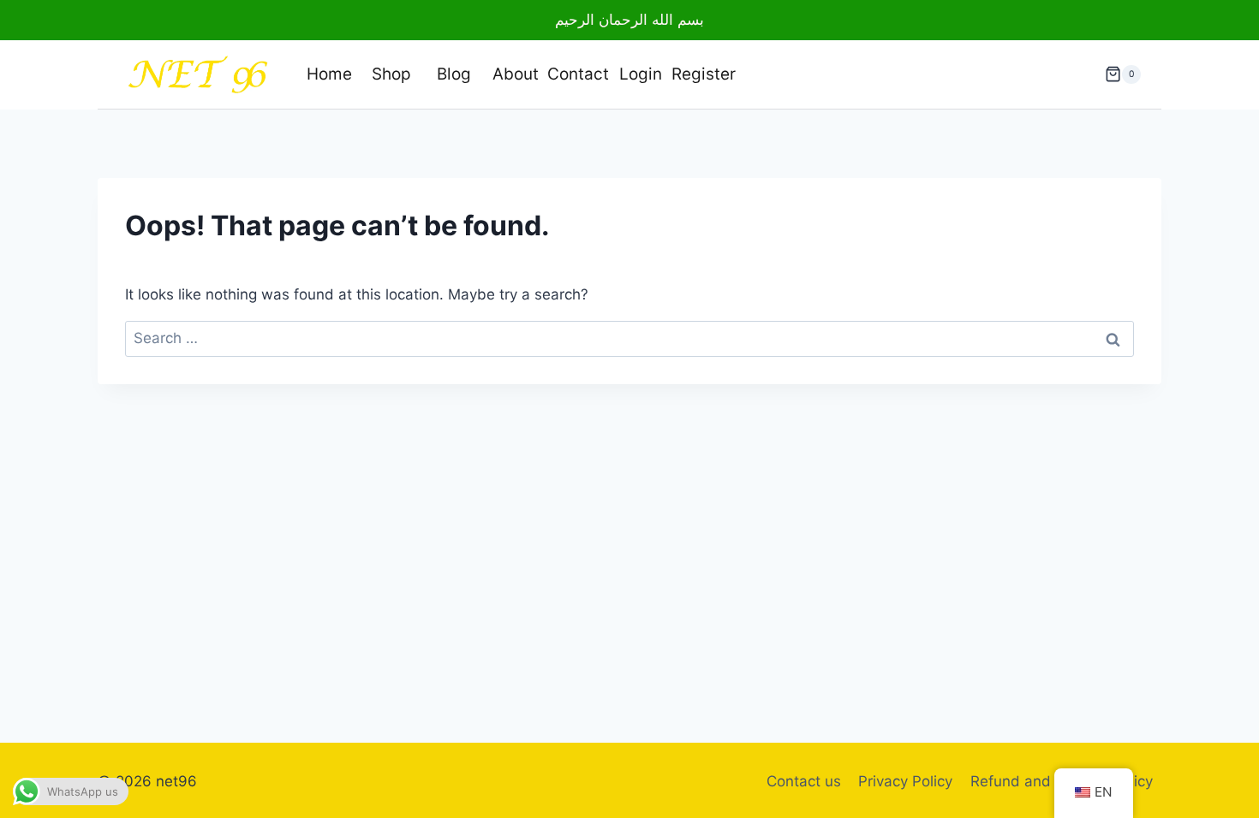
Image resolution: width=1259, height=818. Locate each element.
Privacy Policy (905, 781)
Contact (578, 74)
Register (702, 74)
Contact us (804, 781)
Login (640, 74)
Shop (391, 74)
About (515, 74)
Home (329, 74)
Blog (454, 74)
